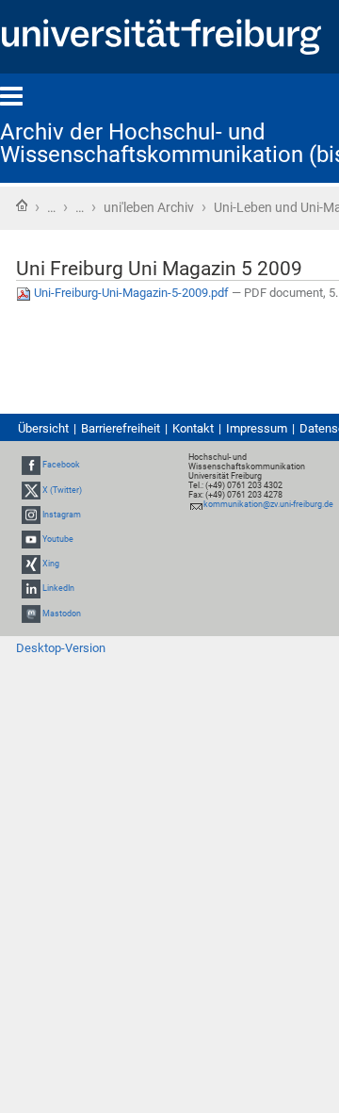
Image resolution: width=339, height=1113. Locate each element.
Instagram (61, 514)
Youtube (57, 539)
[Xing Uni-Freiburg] (31, 563)
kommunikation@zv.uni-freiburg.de (268, 504)
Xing (50, 563)
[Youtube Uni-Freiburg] (31, 539)
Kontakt (193, 428)
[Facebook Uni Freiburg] (31, 464)
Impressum (256, 428)
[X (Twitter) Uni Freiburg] (31, 490)
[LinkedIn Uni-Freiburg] (31, 588)
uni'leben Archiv (149, 207)
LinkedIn (58, 588)
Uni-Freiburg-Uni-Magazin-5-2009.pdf (131, 293)
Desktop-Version (60, 648)
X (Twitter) (62, 490)
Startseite (21, 205)
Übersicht (43, 428)
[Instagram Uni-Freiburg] (31, 514)
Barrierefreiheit (120, 428)
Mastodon (61, 613)
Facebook (61, 464)
